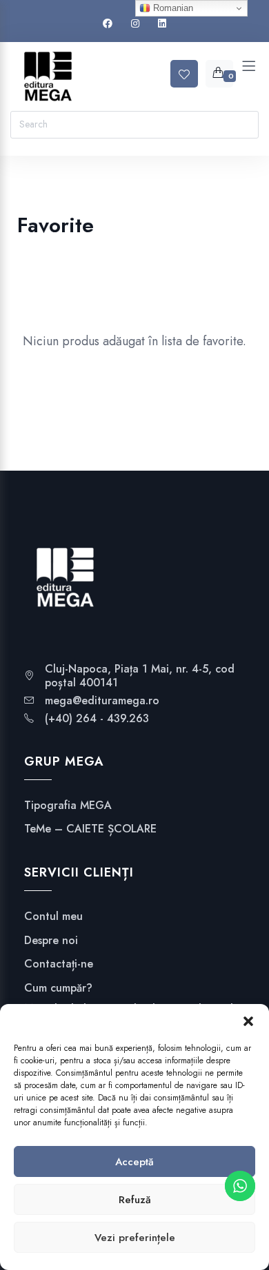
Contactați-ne (58, 964)
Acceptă (134, 1161)
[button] (248, 1021)
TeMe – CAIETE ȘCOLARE (90, 829)
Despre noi (51, 940)
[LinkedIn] (162, 24)
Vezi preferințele (134, 1237)
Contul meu (53, 916)
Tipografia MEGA (68, 805)
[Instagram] (135, 24)
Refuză (135, 1199)
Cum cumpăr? (58, 988)
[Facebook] (108, 24)
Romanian (171, 8)
